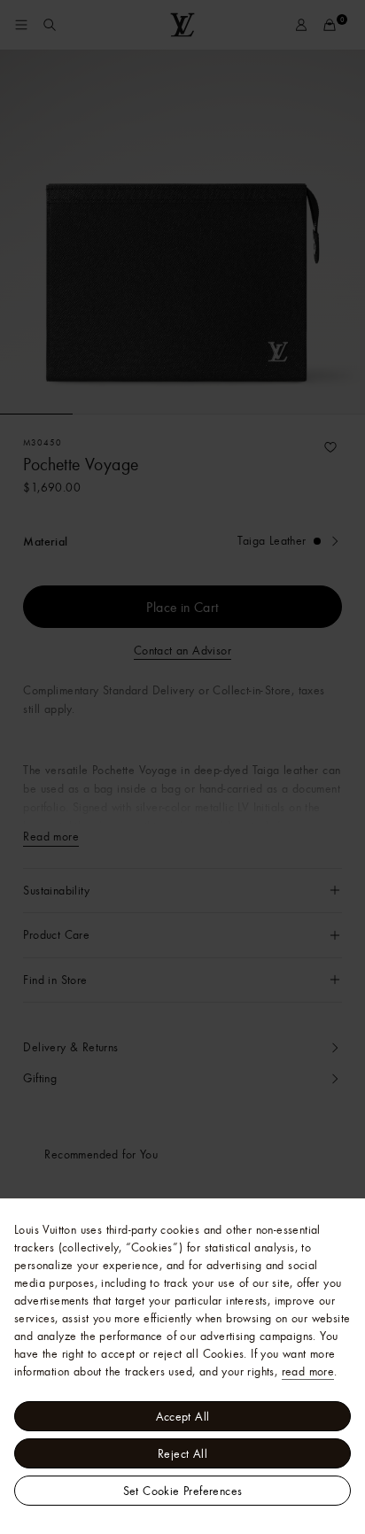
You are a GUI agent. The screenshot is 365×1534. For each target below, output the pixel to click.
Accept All (183, 1416)
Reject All (182, 1453)
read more (308, 1371)
